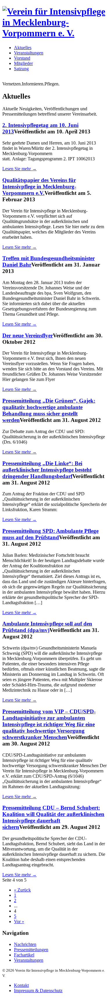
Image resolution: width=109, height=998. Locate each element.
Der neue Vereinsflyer (27, 335)
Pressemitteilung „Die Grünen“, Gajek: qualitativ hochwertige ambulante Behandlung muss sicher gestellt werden (48, 410)
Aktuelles (22, 47)
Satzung (21, 68)
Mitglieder (23, 63)
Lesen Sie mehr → (19, 168)
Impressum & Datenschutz (38, 990)
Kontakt (21, 985)
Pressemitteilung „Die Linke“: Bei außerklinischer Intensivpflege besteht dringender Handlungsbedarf (47, 469)
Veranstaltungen (28, 52)
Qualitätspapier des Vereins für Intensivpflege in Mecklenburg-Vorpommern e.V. (39, 186)
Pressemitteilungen (31, 949)
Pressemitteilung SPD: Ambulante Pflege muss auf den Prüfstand (50, 534)
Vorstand (22, 58)
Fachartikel (24, 954)
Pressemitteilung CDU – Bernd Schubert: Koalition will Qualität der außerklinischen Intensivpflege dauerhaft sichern (53, 817)
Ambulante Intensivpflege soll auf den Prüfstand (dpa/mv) (47, 627)
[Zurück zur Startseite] (54, 33)
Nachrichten (25, 944)
